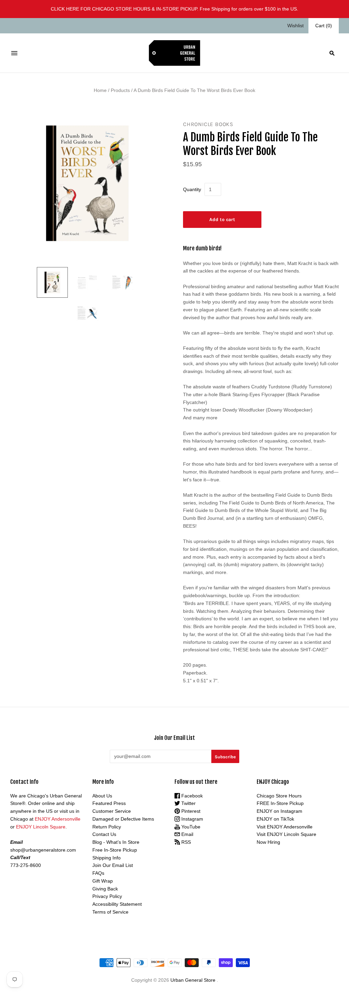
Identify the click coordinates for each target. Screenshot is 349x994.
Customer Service (111, 811)
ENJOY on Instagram (279, 811)
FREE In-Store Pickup (280, 803)
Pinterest (190, 811)
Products (120, 90)
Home (100, 90)
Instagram (191, 819)
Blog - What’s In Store (115, 842)
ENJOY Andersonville (57, 819)
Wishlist (295, 25)
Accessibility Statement (117, 904)
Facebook (191, 795)
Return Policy (106, 826)
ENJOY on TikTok (275, 819)
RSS (185, 842)
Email (186, 834)
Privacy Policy (107, 896)
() (323, 25)
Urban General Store (192, 980)
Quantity (192, 189)
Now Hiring (268, 842)
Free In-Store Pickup (114, 850)
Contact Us (104, 834)
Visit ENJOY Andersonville (285, 826)
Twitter (188, 803)
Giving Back (105, 888)
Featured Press (109, 803)
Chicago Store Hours (279, 795)
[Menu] (14, 53)
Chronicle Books (208, 124)
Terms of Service (110, 912)
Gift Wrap (102, 881)
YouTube (190, 826)
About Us (102, 795)
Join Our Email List (112, 865)
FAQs (98, 873)
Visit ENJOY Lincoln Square (286, 834)
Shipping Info (106, 857)
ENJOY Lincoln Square (40, 826)
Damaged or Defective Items (123, 819)
